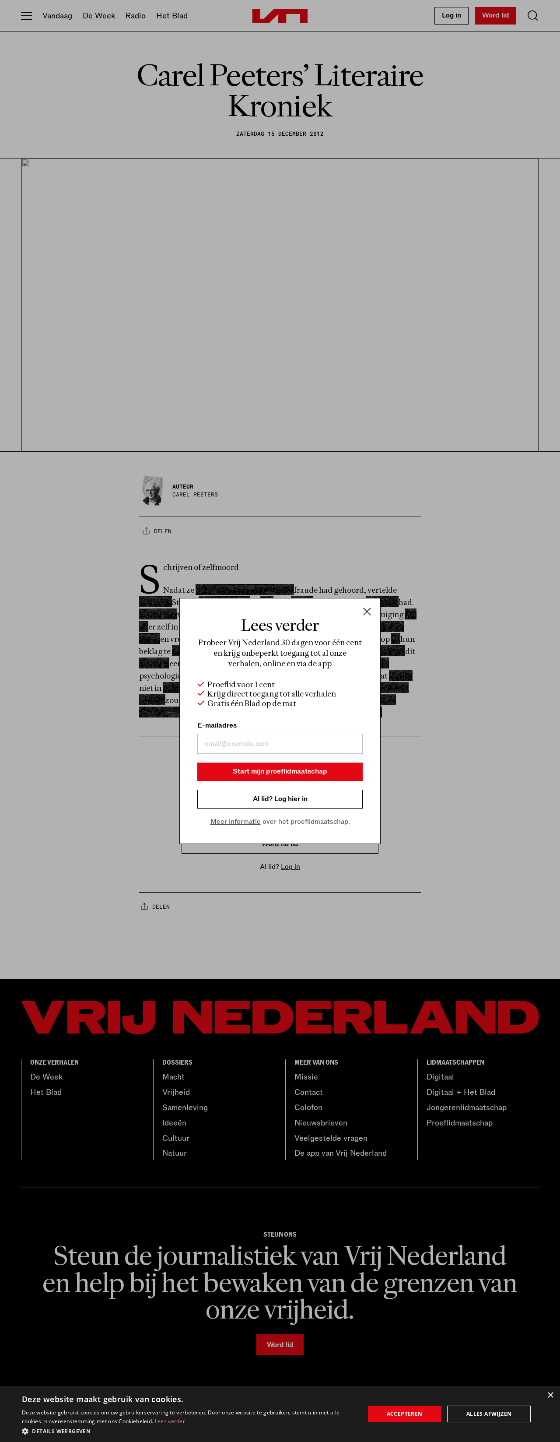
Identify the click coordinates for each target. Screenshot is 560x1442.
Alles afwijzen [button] (489, 1413)
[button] (188, 1430)
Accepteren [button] (405, 1413)
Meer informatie (235, 821)
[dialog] (280, 1414)
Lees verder (170, 1421)
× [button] (550, 1395)
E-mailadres (217, 725)
